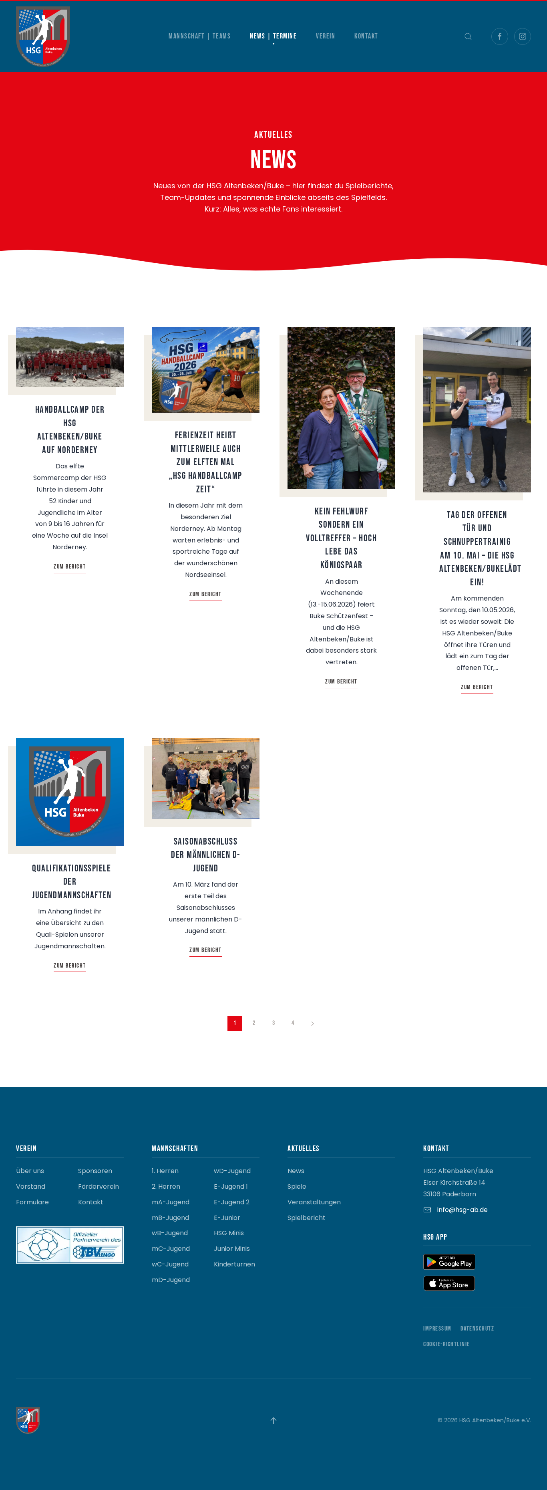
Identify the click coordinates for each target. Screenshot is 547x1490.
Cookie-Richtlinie (446, 1344)
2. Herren (166, 1186)
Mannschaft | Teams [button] (200, 36)
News (296, 1170)
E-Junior (227, 1217)
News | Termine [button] (273, 36)
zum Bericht (70, 567)
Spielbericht (307, 1217)
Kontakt (366, 36)
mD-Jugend (171, 1279)
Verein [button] (325, 36)
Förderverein (98, 1186)
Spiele (297, 1186)
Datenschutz (478, 1329)
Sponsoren (95, 1170)
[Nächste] (312, 1024)
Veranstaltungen (314, 1202)
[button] (468, 36)
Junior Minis (232, 1248)
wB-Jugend (170, 1233)
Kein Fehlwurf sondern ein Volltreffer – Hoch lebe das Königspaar (341, 538)
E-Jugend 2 (231, 1202)
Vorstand (30, 1186)
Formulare (32, 1202)
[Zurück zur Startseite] (43, 36)
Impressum (437, 1329)
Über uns (30, 1170)
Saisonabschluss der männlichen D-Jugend (205, 855)
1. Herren (165, 1170)
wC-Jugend (170, 1264)
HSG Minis (229, 1233)
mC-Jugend (171, 1248)
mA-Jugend (170, 1202)
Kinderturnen (234, 1264)
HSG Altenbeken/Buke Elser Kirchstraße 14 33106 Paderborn (458, 1182)
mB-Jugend (170, 1217)
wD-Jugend (232, 1170)
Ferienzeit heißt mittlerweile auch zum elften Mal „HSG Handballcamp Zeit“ (205, 462)
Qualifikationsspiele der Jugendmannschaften (71, 882)
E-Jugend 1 (231, 1186)
